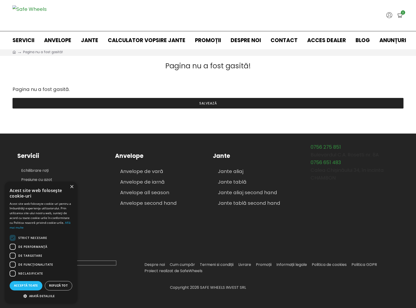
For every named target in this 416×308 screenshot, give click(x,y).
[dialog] (41, 242)
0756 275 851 (326, 147)
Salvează (208, 103)
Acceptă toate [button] (26, 285)
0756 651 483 (326, 162)
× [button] (71, 187)
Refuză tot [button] (58, 285)
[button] (41, 296)
